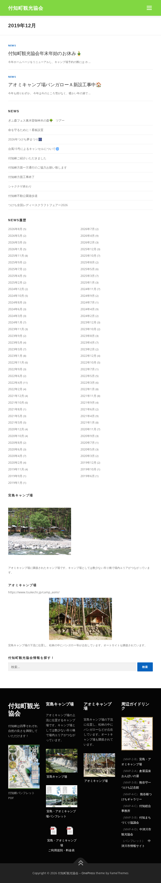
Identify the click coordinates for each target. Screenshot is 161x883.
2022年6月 (15, 376)
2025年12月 (88, 249)
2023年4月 (87, 342)
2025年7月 (15, 269)
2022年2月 (15, 389)
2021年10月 (16, 402)
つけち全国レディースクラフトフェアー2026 (38, 205)
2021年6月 (87, 409)
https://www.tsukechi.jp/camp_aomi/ (34, 592)
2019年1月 (15, 483)
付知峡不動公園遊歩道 (23, 196)
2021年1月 (87, 422)
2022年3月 (87, 383)
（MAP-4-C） (130, 794)
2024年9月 (87, 296)
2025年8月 (87, 262)
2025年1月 (87, 282)
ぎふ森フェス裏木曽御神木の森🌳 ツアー (36, 120)
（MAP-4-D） (130, 829)
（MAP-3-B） (130, 782)
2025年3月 (87, 276)
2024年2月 (87, 316)
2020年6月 (15, 449)
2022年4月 (15, 383)
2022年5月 (87, 376)
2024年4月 (87, 309)
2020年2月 (15, 462)
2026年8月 (15, 229)
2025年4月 (15, 276)
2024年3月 (15, 316)
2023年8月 (87, 336)
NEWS (12, 45)
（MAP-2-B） (130, 759)
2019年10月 (88, 469)
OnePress (88, 873)
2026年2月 (87, 242)
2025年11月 (16, 256)
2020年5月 (87, 449)
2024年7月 (87, 302)
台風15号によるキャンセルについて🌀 (33, 149)
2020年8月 (15, 443)
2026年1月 (15, 249)
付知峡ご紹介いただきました (27, 158)
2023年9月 (15, 336)
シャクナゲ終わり (20, 186)
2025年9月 (15, 262)
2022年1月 (87, 389)
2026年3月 (15, 242)
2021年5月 (15, 416)
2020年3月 (87, 456)
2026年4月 (87, 236)
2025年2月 (15, 282)
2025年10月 (88, 256)
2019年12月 (88, 462)
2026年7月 (87, 229)
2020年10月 (16, 436)
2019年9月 (15, 476)
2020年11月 (88, 429)
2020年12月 (16, 429)
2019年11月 (16, 469)
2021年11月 (88, 396)
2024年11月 (88, 289)
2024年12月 (16, 289)
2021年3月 (15, 422)
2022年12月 (88, 356)
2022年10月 (88, 362)
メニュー (149, 8)
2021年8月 (15, 409)
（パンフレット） (133, 841)
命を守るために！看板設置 (25, 130)
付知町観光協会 (25, 8)
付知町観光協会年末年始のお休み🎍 (45, 53)
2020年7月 (87, 443)
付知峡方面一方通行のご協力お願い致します (37, 167)
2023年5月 (15, 342)
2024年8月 (15, 302)
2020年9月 (87, 436)
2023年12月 (88, 322)
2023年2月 (87, 349)
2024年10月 (16, 296)
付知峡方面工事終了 (21, 177)
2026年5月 (15, 236)
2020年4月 (15, 456)
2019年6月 (87, 476)
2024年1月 (15, 322)
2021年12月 (16, 396)
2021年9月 (87, 402)
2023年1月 (15, 356)
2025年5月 (87, 269)
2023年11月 (16, 329)
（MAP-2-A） (130, 771)
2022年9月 (15, 369)
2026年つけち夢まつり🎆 (25, 139)
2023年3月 (15, 349)
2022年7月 (87, 369)
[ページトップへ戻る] (80, 863)
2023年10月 (88, 329)
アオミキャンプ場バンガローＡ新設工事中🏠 (54, 84)
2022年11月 (16, 362)
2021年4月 (87, 416)
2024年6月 (15, 309)
